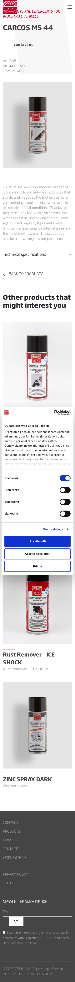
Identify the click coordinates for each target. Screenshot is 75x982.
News (7, 839)
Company (10, 822)
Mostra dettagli (53, 529)
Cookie (8, 882)
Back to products (26, 274)
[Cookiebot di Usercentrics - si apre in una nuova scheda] (54, 412)
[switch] (65, 490)
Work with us (15, 857)
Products (11, 831)
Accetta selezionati (37, 553)
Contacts (11, 848)
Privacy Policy (15, 874)
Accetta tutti (37, 541)
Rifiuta (37, 566)
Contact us (23, 44)
